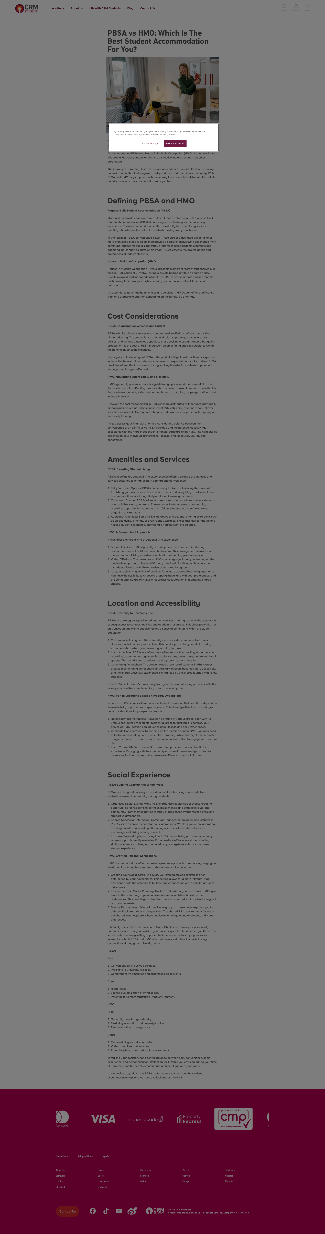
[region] (164, 137)
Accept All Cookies (175, 143)
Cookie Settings (150, 143)
